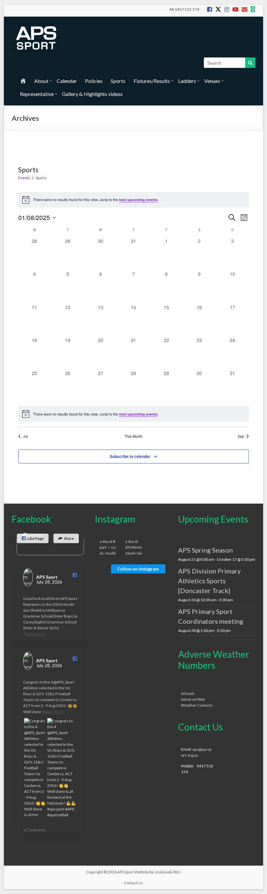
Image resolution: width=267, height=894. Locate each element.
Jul (25, 436)
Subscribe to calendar (130, 456)
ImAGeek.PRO (168, 872)
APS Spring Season (205, 550)
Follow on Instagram (138, 569)
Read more (34, 633)
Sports (118, 81)
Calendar (67, 81)
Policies (94, 81)
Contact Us (133, 882)
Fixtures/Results (152, 81)
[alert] (133, 414)
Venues (212, 81)
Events (24, 177)
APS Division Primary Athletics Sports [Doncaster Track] (209, 580)
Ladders (187, 81)
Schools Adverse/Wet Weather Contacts (197, 699)
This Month (133, 436)
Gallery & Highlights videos (92, 94)
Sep (241, 436)
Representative (37, 94)
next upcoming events (138, 199)
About (41, 81)
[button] (33, 538)
